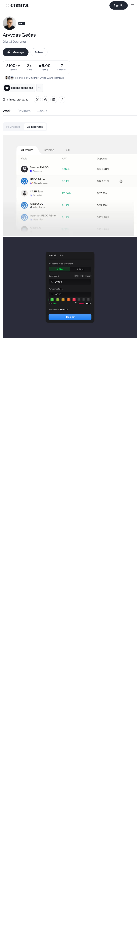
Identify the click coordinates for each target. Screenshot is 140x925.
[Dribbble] (45, 99)
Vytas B (44, 77)
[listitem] (62, 67)
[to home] (17, 5)
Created (15, 126)
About (42, 111)
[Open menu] (132, 5)
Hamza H (59, 77)
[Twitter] (37, 99)
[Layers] (62, 99)
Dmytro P (34, 77)
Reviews (24, 111)
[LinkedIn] (53, 99)
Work (7, 111)
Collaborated (35, 126)
